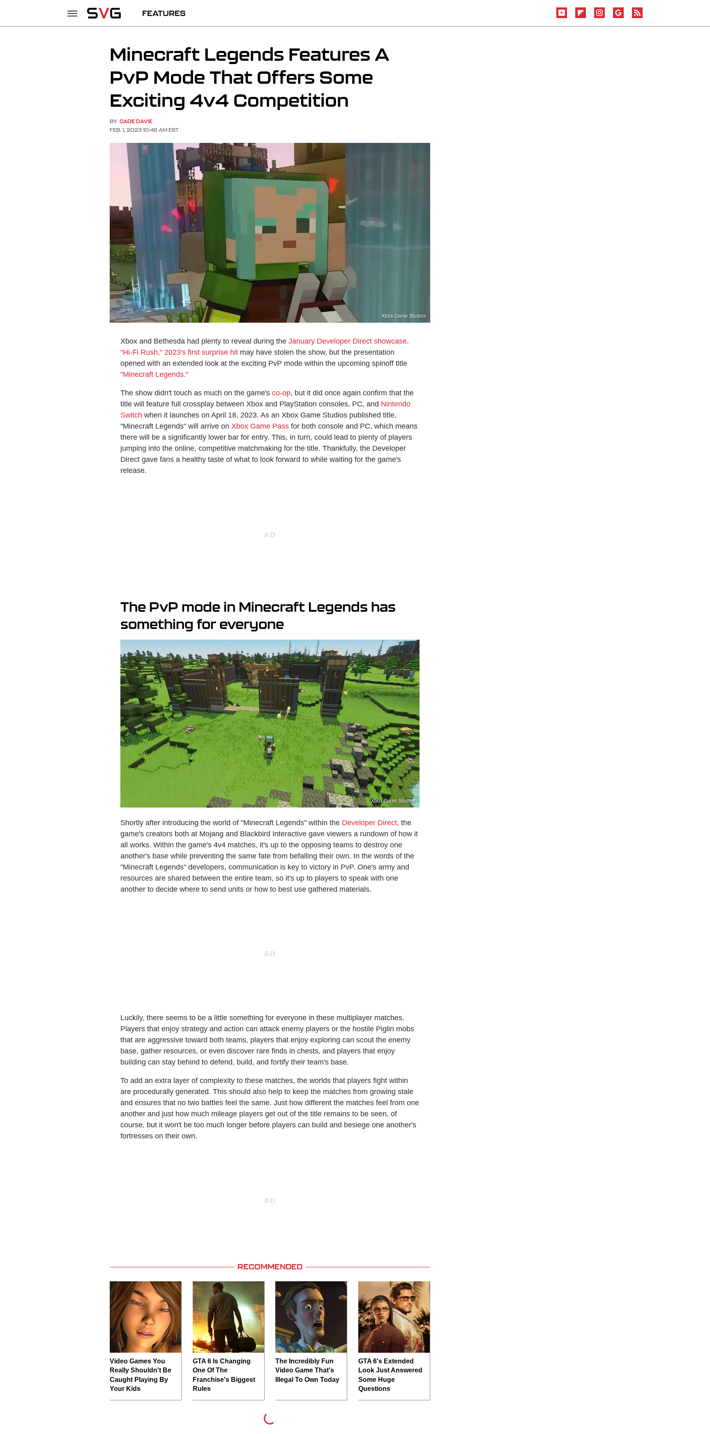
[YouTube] (561, 16)
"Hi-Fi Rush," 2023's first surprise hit (179, 352)
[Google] (618, 16)
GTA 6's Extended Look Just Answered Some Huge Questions (390, 1375)
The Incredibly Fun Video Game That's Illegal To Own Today (307, 1370)
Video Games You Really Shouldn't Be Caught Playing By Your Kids (140, 1375)
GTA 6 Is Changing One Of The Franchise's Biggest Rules (224, 1375)
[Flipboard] (580, 16)
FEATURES (164, 13)
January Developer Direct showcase (347, 341)
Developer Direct (369, 823)
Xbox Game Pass (260, 426)
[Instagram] (599, 16)
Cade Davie (136, 121)
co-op (281, 393)
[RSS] (637, 16)
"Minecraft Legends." (154, 374)
